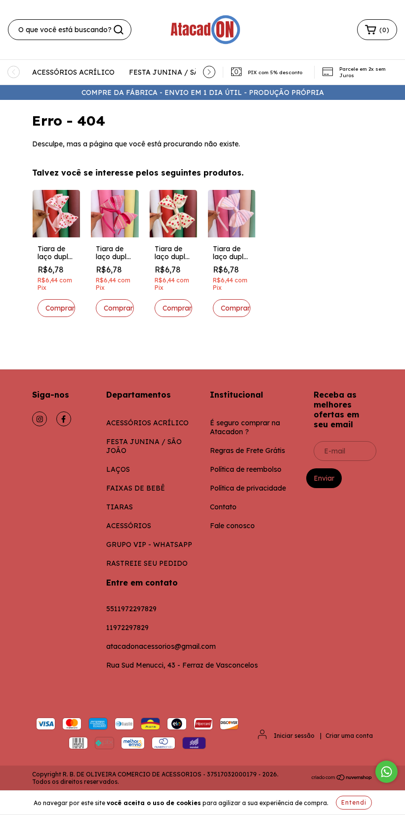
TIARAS (119, 506)
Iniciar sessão (294, 735)
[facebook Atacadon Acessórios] (63, 418)
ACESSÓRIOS (128, 525)
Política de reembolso (246, 469)
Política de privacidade (248, 488)
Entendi (353, 802)
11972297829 (127, 627)
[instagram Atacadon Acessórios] (39, 418)
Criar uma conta (349, 735)
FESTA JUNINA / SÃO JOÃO (178, 72)
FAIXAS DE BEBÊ (135, 488)
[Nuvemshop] (342, 778)
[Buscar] (118, 30)
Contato (223, 506)
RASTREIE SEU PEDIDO (147, 563)
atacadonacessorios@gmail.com (161, 646)
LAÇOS (118, 469)
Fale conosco (232, 525)
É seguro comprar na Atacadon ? (245, 427)
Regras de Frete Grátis (247, 450)
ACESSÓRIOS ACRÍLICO (73, 72)
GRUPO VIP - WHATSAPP (149, 544)
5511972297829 (131, 608)
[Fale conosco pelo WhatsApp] (386, 772)
